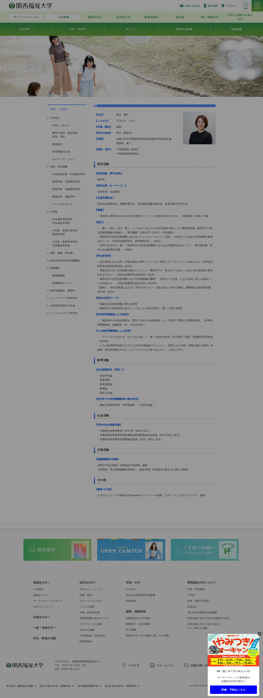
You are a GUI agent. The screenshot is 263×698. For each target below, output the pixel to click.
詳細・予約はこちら (233, 689)
